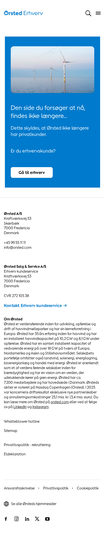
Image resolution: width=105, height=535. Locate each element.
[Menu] (98, 13)
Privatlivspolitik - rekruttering (27, 445)
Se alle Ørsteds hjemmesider (33, 504)
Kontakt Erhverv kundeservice (33, 305)
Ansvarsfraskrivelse (19, 488)
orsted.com (60, 402)
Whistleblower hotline (22, 421)
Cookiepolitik (88, 488)
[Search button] (88, 13)
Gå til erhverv (32, 172)
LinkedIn (20, 407)
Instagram (40, 407)
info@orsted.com (18, 247)
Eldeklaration (15, 454)
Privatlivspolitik (55, 488)
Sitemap (10, 431)
